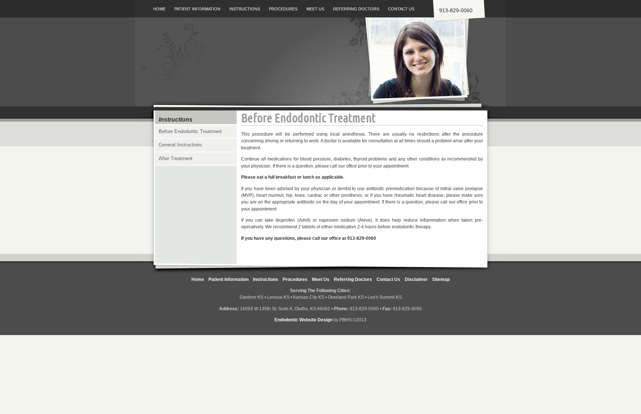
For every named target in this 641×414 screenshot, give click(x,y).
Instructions (244, 9)
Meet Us (315, 9)
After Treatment (176, 158)
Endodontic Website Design (303, 319)
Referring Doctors (356, 9)
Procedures (283, 9)
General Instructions (180, 145)
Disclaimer (416, 279)
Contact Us (401, 9)
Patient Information (197, 9)
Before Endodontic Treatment (190, 131)
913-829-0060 (361, 238)
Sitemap (441, 279)
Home (159, 9)
